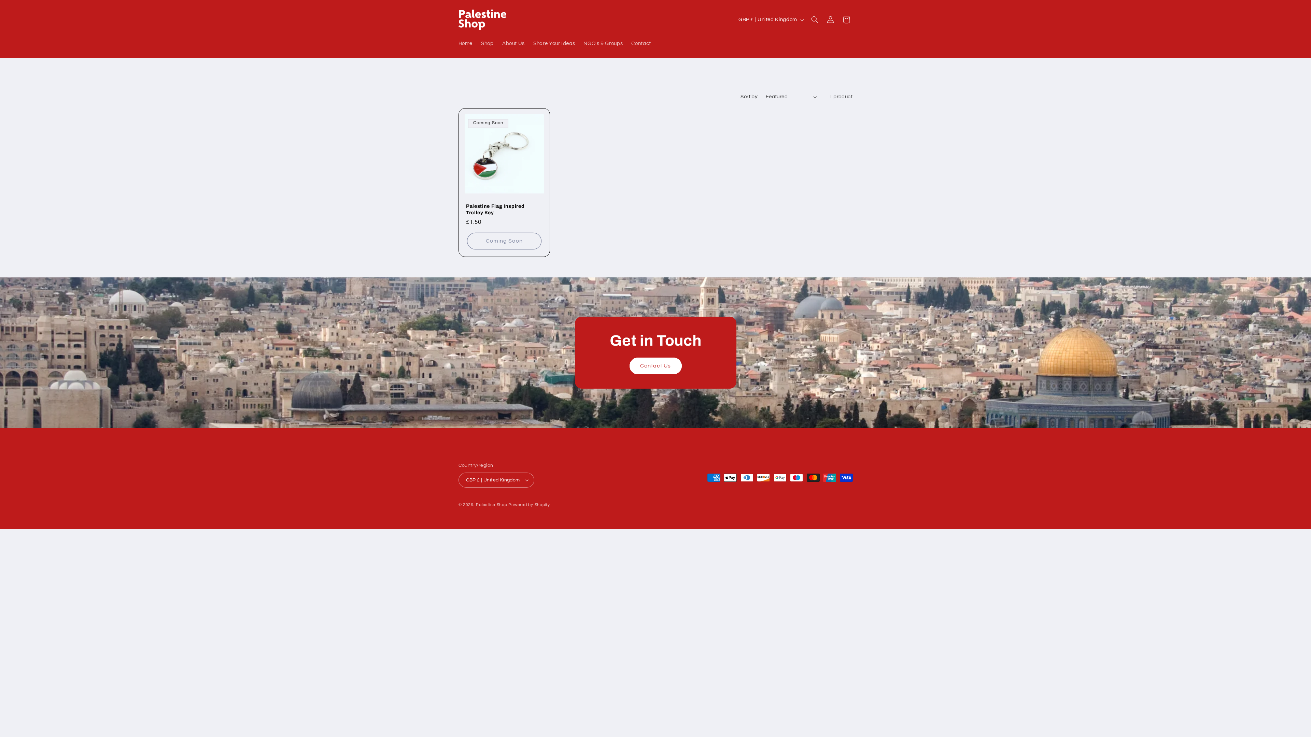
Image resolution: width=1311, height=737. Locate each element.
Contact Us (655, 366)
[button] (814, 20)
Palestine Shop (491, 505)
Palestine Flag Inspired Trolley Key (495, 209)
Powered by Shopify (529, 505)
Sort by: (749, 96)
